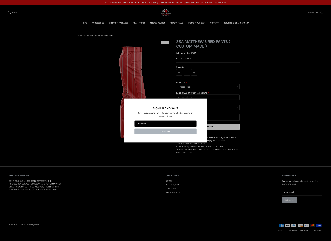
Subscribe (165, 131)
